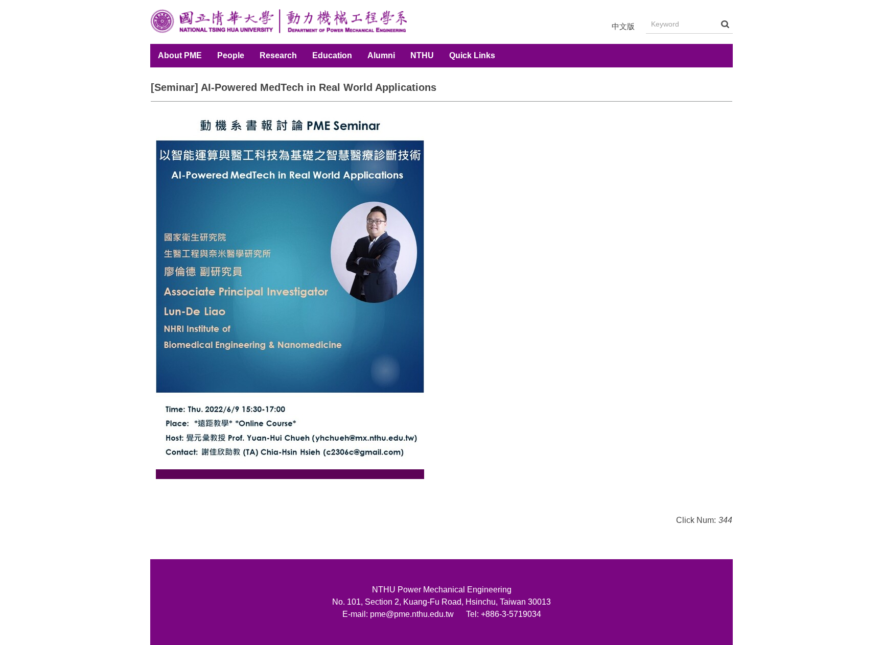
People (230, 55)
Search (725, 24)
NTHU (422, 55)
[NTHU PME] (278, 22)
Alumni (381, 55)
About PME (180, 55)
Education (332, 55)
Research (278, 55)
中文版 (623, 26)
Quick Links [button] (472, 55)
